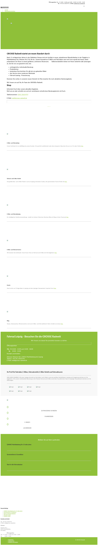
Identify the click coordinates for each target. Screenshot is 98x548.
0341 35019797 (23, 94)
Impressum (10, 539)
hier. (82, 146)
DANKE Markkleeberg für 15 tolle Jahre (13, 511)
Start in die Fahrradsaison (10, 513)
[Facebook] (83, 6)
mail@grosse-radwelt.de (79, 3)
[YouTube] (84, 6)
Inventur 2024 (7, 516)
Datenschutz (11, 540)
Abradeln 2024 (7, 515)
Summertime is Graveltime (10, 512)
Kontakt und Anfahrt (13, 542)
